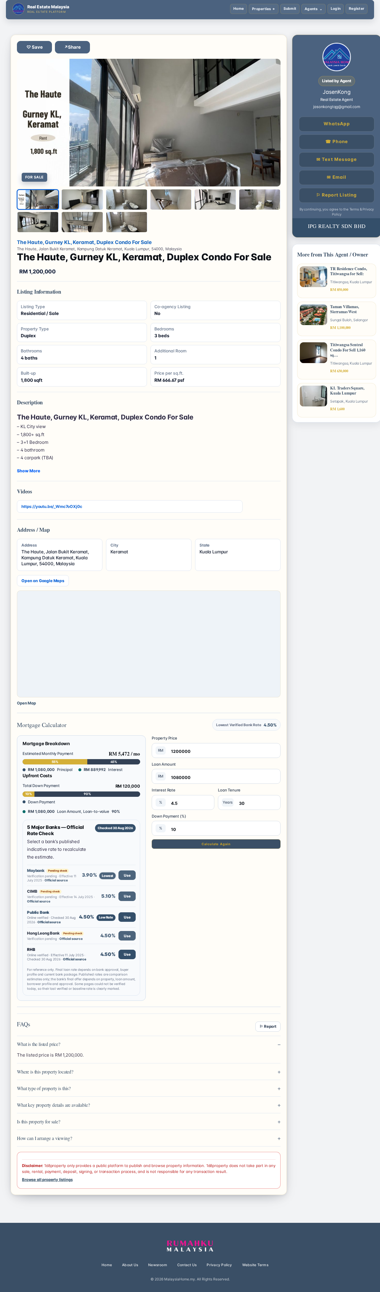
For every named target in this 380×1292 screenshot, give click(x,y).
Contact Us (187, 1265)
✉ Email (336, 177)
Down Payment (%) (169, 822)
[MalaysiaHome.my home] (190, 1246)
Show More (28, 470)
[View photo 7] (38, 222)
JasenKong (337, 92)
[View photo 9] (127, 222)
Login (336, 8)
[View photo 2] (82, 199)
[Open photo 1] (149, 122)
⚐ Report (267, 1026)
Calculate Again (216, 844)
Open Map (26, 703)
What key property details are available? (53, 1105)
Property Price (164, 744)
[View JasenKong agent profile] (336, 57)
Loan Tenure (229, 796)
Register (356, 8)
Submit (290, 8)
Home (238, 8)
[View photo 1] (38, 199)
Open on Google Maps (42, 580)
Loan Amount (164, 770)
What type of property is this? (44, 1088)
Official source (56, 880)
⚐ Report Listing (336, 195)
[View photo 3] (127, 199)
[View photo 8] (82, 222)
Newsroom (157, 1265)
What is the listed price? (38, 1044)
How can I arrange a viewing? (44, 1138)
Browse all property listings (47, 1179)
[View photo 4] (171, 199)
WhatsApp (337, 123)
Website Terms (255, 1265)
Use (127, 875)
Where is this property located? (45, 1071)
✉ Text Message (336, 159)
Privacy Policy (219, 1265)
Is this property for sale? (38, 1121)
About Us (130, 1265)
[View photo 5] (215, 199)
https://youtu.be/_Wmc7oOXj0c (51, 506)
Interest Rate (163, 796)
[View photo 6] (260, 199)
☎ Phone (336, 141)
